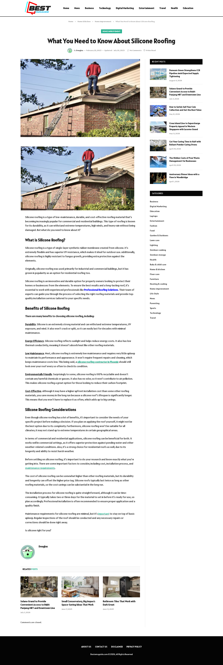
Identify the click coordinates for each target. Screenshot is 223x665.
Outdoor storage (158, 254)
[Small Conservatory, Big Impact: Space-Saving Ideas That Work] (80, 586)
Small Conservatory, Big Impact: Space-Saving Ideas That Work (78, 603)
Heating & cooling (158, 284)
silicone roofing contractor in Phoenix (97, 362)
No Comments (136, 50)
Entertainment (146, 8)
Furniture (154, 279)
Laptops (153, 216)
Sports (153, 308)
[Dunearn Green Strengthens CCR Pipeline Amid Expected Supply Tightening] (158, 74)
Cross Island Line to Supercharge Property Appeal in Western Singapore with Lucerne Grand (184, 126)
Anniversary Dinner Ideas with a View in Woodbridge (184, 176)
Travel (162, 8)
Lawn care (154, 240)
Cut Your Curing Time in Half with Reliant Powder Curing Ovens (185, 143)
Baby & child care (158, 264)
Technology (105, 8)
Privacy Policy (134, 646)
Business (89, 8)
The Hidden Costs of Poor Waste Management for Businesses (184, 159)
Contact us (101, 646)
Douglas (79, 50)
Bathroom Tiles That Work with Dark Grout (119, 603)
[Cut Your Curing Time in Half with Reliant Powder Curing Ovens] (158, 145)
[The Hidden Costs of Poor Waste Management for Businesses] (158, 162)
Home (66, 8)
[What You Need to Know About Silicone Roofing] (80, 98)
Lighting (154, 245)
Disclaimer (117, 646)
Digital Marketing (125, 8)
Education (188, 8)
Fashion (153, 225)
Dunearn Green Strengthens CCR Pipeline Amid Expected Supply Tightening (184, 73)
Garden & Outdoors (159, 235)
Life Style (154, 293)
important (103, 513)
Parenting (154, 303)
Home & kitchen (157, 269)
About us (86, 646)
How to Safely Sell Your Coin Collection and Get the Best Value (185, 108)
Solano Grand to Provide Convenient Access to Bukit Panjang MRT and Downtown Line (37, 604)
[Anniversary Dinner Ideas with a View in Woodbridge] (158, 178)
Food (152, 230)
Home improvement (112, 31)
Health (174, 8)
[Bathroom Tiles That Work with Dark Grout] (121, 586)
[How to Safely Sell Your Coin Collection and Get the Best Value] (158, 111)
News (77, 8)
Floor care (154, 274)
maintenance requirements (40, 468)
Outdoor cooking (158, 250)
